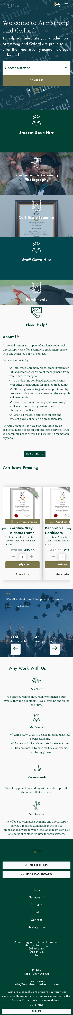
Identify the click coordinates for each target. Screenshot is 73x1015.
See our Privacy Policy (25, 1000)
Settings (36, 1005)
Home (36, 890)
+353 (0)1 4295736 (36, 974)
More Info (22, 574)
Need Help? (38, 865)
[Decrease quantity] (13, 557)
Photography (36, 927)
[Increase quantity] (31, 557)
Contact (36, 920)
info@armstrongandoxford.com (36, 984)
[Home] (11, 5)
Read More (34, 454)
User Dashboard (38, 874)
